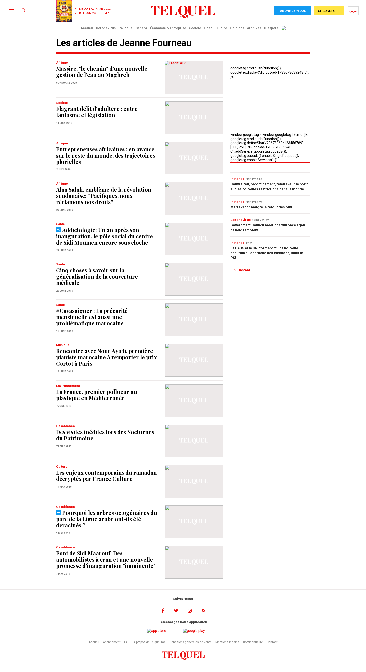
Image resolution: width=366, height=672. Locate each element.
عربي (353, 10)
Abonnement (112, 642)
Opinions (237, 28)
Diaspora (271, 28)
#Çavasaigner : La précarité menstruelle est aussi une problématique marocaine (92, 317)
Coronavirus (106, 28)
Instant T (237, 179)
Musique (63, 345)
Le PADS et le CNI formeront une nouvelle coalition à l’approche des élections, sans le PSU (266, 253)
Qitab (208, 28)
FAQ (127, 642)
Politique (126, 28)
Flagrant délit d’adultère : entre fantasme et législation (97, 112)
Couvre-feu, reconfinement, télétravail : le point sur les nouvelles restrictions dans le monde (269, 186)
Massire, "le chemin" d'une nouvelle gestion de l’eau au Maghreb (101, 71)
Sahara (141, 28)
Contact (272, 642)
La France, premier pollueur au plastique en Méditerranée (96, 395)
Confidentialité (253, 642)
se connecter (329, 11)
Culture (221, 28)
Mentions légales (227, 642)
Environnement (68, 386)
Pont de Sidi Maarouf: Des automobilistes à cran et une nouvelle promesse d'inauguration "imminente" (105, 559)
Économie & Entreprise (168, 28)
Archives (254, 28)
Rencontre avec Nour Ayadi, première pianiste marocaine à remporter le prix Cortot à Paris (106, 357)
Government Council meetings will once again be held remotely (268, 227)
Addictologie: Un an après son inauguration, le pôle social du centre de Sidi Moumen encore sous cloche (104, 236)
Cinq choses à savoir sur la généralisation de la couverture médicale (97, 276)
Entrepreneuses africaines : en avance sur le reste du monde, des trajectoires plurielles (105, 155)
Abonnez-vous (293, 11)
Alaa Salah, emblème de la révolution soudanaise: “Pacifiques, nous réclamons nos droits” (103, 196)
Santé (60, 224)
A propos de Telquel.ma (149, 642)
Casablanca (65, 426)
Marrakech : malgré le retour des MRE (261, 207)
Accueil (87, 28)
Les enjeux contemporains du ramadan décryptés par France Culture (106, 475)
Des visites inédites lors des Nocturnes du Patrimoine (105, 435)
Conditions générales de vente (190, 642)
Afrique (62, 62)
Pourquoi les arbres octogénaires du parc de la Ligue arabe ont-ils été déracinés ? (106, 519)
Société (195, 28)
